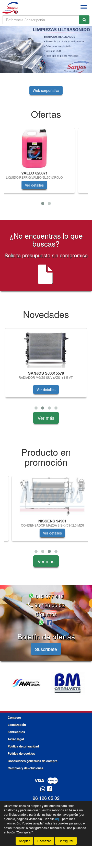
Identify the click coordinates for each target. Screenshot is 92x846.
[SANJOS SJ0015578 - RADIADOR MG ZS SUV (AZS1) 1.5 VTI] (46, 348)
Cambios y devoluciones (25, 768)
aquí (58, 818)
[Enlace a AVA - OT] (25, 684)
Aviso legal (16, 739)
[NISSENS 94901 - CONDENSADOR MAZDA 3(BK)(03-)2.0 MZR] (46, 496)
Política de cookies (21, 753)
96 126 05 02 (48, 605)
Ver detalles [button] (46, 185)
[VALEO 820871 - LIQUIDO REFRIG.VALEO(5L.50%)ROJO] (46, 148)
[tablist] (46, 49)
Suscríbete (46, 649)
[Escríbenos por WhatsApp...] (42, 623)
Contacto (14, 717)
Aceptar (24, 841)
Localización (17, 724)
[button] (42, 203)
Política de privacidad (23, 746)
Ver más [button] (46, 417)
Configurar (66, 841)
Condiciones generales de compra (32, 761)
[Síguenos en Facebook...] (49, 623)
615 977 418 (49, 596)
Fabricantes (16, 732)
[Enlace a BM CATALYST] (68, 684)
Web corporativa (46, 90)
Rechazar (44, 841)
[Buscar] (84, 19)
